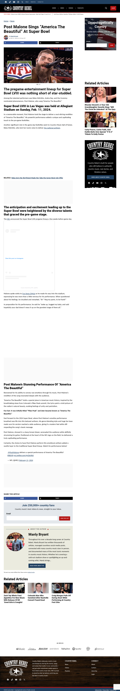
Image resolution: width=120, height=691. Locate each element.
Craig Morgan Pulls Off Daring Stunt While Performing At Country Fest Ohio (61, 597)
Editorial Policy (98, 688)
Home (54, 8)
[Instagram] (101, 183)
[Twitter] (106, 183)
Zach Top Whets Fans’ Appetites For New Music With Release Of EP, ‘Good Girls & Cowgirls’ (14, 597)
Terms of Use (113, 688)
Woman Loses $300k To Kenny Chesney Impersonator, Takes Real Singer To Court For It (31, 14)
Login (93, 673)
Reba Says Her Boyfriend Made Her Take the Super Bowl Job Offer (37, 178)
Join (111, 45)
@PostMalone (13, 451)
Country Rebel (71, 659)
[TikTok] (93, 183)
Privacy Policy (106, 688)
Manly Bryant (14, 36)
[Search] (106, 8)
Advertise (94, 669)
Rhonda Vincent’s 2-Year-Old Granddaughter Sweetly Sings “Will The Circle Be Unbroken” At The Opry (100, 107)
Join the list (64, 517)
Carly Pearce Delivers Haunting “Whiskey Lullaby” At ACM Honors (68, 14)
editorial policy (31, 570)
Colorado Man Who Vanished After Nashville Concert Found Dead (38, 596)
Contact (93, 666)
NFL (8, 219)
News (62, 8)
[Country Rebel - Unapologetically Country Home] (18, 8)
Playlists (81, 8)
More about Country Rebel (100, 177)
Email (8, 512)
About (93, 663)
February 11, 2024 (26, 459)
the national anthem (52, 128)
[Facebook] (89, 183)
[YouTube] (97, 183)
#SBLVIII (10, 454)
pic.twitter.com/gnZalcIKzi (24, 454)
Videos (71, 8)
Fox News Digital (28, 294)
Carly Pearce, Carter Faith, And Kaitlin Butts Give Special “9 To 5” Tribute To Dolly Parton (99, 132)
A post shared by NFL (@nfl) (29, 287)
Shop (113, 8)
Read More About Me (37, 564)
